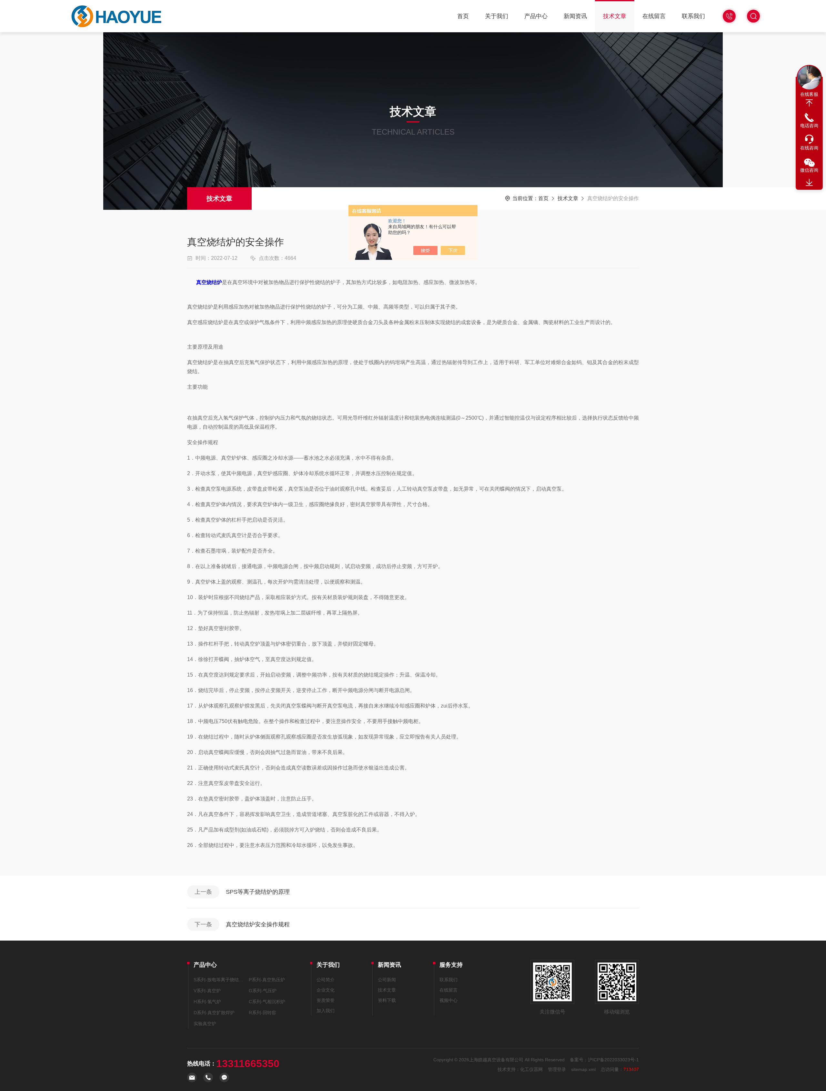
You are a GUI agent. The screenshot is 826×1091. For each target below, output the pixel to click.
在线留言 (654, 16)
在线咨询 (809, 147)
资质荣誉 (326, 1000)
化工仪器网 (531, 1069)
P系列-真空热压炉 (267, 979)
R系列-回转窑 (262, 1012)
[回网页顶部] (809, 103)
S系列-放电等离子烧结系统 (220, 979)
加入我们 (326, 1010)
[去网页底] (809, 182)
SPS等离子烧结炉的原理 (258, 892)
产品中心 (536, 16)
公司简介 (326, 979)
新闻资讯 (575, 16)
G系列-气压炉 (263, 990)
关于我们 (496, 16)
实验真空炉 (205, 1023)
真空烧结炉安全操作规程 (258, 924)
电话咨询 (809, 125)
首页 (463, 16)
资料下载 (387, 1000)
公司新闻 (387, 979)
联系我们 (693, 16)
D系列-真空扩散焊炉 (214, 1012)
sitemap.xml (583, 1069)
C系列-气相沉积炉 (267, 1001)
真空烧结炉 (209, 282)
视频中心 (448, 1000)
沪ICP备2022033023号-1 (613, 1059)
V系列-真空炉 (207, 990)
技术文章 (614, 16)
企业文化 (326, 990)
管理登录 (557, 1069)
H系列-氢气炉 (207, 1001)
